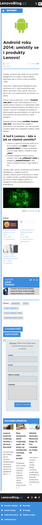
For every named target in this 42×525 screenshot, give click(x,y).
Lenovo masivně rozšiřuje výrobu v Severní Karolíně (7, 440)
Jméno (10, 355)
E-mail (10, 365)
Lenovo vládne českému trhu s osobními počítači (10, 256)
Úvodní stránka (11, 506)
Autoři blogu (10, 510)
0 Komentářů (13, 329)
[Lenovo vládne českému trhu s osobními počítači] (10, 248)
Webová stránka (13, 375)
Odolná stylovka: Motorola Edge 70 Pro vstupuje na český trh (33, 443)
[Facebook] (39, 498)
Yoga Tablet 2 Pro (13, 313)
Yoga (25, 303)
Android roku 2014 (13, 318)
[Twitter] (28, 498)
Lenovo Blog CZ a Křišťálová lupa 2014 (27, 232)
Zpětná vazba (29, 515)
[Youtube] (36, 498)
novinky (12, 11)
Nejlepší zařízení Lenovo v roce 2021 (9, 232)
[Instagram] (32, 498)
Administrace (10, 519)
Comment (11, 384)
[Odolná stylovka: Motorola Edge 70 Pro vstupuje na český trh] (34, 427)
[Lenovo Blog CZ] (13, 3)
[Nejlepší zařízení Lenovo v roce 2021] (10, 224)
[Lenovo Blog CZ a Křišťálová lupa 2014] (27, 224)
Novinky (26, 506)
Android (15, 303)
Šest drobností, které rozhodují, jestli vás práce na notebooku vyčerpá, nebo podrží (21, 445)
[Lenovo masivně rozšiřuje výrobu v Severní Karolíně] (8, 427)
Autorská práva (11, 515)
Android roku (32, 211)
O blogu (26, 510)
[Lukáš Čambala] (31, 280)
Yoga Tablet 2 (11, 308)
